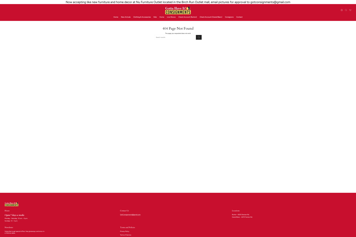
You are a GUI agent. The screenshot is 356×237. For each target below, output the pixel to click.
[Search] (199, 37)
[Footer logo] (12, 204)
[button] (142, 17)
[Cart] (350, 10)
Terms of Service (125, 235)
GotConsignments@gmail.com (130, 214)
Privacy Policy (124, 231)
